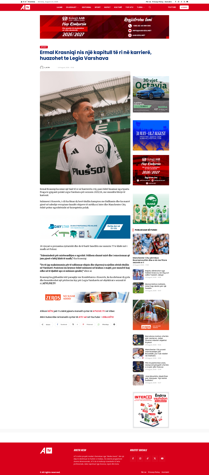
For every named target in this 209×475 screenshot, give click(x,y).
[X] (184, 1)
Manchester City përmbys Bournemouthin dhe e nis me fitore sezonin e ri (150, 260)
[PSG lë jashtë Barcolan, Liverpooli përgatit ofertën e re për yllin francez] (138, 366)
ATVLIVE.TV (99, 311)
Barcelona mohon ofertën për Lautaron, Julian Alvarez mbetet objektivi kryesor (156, 339)
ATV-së (82, 317)
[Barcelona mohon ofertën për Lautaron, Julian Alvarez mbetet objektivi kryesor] (138, 340)
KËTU (50, 311)
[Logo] (25, 7)
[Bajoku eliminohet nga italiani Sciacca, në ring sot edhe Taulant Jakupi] (138, 274)
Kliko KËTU (108, 317)
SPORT (44, 47)
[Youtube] (187, 1)
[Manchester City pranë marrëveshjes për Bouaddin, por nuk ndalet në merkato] (138, 353)
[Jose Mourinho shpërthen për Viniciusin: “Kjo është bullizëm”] (138, 380)
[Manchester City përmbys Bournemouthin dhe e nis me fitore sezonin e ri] (151, 244)
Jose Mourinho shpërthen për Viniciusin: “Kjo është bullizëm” (156, 378)
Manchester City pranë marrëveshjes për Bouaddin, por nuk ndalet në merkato (156, 352)
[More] (114, 324)
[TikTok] (181, 1)
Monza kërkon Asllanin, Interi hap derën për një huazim (155, 286)
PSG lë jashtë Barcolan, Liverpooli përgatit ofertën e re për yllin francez (157, 365)
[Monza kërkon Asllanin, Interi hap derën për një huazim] (138, 287)
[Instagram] (178, 1)
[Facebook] (175, 1)
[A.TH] (42, 67)
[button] (150, 7)
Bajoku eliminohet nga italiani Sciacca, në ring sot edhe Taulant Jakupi (157, 273)
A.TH (48, 67)
